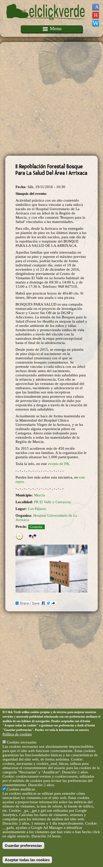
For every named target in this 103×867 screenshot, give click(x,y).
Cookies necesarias (21, 742)
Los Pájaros (37, 509)
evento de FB (58, 464)
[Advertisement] (51, 99)
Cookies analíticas (21, 789)
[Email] (95, 23)
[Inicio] (46, 23)
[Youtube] (95, 15)
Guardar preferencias (23, 845)
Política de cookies (17, 734)
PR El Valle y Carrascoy (52, 502)
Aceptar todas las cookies (27, 860)
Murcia (39, 495)
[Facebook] (95, 7)
